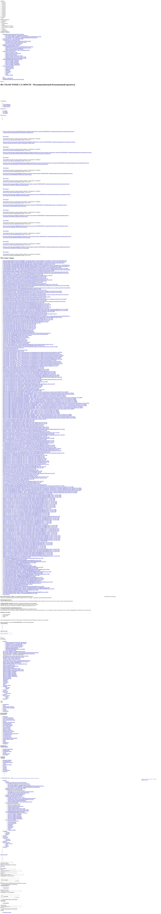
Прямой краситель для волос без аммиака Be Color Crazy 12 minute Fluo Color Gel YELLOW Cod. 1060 (25, 458)
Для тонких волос (7, 735)
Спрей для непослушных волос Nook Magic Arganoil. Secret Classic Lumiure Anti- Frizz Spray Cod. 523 (24, 419)
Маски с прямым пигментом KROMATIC (14, 49)
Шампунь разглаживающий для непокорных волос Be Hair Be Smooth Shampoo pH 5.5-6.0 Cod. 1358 (24, 283)
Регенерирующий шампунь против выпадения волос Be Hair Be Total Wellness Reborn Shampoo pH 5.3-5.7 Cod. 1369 (28, 319)
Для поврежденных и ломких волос (10, 733)
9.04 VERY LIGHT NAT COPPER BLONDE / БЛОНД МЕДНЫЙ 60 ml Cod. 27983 (20, 589)
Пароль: (3, 873)
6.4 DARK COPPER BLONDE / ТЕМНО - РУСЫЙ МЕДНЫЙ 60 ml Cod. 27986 (20, 593)
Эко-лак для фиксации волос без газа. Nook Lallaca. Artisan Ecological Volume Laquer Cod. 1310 (23, 481)
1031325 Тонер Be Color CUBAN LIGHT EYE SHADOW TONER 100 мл (18, 143)
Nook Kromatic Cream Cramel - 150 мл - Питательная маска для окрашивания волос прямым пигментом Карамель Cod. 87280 (29, 360)
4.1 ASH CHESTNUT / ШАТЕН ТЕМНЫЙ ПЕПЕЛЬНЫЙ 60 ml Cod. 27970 (19, 576)
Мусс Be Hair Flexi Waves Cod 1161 (10, 348)
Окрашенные (6, 704)
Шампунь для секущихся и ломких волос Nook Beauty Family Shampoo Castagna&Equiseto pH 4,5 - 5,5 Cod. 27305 (27, 520)
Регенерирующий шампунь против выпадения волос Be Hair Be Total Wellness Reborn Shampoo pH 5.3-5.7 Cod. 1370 (28, 318)
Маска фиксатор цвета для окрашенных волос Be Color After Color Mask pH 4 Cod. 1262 (22, 322)
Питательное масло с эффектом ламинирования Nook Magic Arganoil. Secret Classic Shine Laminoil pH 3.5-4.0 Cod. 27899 (28, 311)
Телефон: (3, 872)
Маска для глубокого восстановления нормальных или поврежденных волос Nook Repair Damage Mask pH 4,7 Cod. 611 (28, 440)
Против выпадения (7, 723)
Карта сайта (5, 754)
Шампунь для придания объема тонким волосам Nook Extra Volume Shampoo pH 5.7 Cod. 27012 (23, 367)
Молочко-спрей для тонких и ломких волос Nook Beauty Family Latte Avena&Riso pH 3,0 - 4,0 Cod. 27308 (25, 524)
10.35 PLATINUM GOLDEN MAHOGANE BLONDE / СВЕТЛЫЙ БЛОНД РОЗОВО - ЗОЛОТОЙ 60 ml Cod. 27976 (28, 581)
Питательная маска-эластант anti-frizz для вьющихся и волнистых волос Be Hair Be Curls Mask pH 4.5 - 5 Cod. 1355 (27, 275)
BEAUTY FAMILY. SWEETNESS (13, 64)
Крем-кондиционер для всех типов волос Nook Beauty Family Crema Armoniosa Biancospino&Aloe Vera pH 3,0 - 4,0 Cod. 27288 (30, 501)
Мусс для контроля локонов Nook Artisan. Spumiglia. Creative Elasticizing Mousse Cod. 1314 (22, 482)
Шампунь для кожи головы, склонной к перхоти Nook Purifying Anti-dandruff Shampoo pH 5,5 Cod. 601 (25, 430)
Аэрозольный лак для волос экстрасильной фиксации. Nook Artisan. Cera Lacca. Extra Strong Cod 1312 (25, 484)
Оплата (4, 752)
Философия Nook (7, 761)
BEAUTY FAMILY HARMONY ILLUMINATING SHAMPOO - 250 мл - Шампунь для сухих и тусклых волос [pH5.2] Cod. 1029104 (31, 412)
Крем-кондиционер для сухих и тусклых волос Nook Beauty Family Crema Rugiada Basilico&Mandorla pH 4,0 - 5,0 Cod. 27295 (29, 509)
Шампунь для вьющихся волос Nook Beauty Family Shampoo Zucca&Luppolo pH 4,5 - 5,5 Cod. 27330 (24, 548)
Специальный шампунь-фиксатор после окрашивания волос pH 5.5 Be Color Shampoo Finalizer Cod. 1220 (25, 321)
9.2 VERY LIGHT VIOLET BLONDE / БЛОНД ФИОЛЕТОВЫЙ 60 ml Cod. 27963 (20, 568)
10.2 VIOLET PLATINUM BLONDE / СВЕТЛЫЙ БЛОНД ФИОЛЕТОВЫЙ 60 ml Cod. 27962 (23, 567)
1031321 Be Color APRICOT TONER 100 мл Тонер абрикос (15, 185)
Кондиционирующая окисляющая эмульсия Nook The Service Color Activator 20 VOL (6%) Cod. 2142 (24, 295)
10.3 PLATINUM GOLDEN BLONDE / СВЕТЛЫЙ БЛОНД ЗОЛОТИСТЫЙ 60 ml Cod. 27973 (23, 579)
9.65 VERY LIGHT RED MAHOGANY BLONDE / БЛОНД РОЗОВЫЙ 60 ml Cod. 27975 (22, 580)
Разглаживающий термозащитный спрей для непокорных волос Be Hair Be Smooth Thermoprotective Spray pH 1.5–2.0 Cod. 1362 (30, 284)
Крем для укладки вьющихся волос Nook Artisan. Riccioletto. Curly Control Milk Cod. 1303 (22, 472)
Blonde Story (8, 69)
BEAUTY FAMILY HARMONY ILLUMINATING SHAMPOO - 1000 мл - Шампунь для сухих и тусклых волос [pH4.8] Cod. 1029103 (31, 413)
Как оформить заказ (7, 751)
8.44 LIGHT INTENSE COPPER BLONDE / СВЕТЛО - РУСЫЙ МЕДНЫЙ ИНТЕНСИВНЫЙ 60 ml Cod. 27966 (27, 571)
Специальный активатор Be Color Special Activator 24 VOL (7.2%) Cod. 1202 (19, 326)
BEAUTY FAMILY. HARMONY (12, 63)
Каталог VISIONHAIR (8, 78)
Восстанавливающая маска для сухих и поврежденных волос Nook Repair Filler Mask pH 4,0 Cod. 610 (24, 314)
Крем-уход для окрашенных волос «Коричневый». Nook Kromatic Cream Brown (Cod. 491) (22, 380)
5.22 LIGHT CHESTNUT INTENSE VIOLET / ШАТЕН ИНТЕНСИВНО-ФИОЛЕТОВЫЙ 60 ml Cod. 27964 (26, 569)
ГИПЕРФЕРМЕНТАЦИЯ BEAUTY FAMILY (13, 59)
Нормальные (5, 711)
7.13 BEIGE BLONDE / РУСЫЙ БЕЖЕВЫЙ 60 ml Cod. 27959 (16, 563)
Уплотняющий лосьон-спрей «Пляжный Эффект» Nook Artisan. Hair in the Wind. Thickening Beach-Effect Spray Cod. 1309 (29, 473)
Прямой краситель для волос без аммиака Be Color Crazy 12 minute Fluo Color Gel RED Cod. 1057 (24, 456)
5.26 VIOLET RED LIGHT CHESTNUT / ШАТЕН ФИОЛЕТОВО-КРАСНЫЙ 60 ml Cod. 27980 (23, 586)
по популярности (6, 104)
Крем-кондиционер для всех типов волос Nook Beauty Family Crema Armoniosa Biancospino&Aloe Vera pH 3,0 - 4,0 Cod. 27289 (30, 502)
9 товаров (5, 110)
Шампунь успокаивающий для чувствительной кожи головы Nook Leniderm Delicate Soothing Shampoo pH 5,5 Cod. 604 (28, 433)
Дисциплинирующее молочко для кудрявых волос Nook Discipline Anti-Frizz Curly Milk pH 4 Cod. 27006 (25, 381)
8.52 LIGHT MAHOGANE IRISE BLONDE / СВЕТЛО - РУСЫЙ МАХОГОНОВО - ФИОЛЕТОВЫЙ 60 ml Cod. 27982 (28, 588)
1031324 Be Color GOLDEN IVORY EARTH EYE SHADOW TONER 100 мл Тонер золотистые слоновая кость (27, 153)
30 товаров (5, 113)
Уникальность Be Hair (7, 762)
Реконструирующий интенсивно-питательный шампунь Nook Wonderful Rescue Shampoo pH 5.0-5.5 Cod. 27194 (27, 307)
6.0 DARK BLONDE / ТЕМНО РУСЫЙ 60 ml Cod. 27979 (15, 585)
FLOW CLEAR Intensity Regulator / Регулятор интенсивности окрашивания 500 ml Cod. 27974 (23, 558)
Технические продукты (8, 717)
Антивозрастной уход (7, 724)
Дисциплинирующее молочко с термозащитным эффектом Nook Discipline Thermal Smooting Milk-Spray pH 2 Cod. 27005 (29, 383)
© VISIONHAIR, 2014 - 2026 (7, 778)
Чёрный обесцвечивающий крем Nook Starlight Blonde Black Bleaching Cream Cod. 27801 (22, 288)
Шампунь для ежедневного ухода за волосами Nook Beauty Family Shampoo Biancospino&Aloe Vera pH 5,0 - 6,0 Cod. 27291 (29, 505)
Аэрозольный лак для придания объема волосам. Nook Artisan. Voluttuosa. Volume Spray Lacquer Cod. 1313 (25, 476)
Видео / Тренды (6, 695)
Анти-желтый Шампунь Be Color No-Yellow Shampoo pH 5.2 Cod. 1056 (18, 329)
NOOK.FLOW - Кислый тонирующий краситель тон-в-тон (18, 47)
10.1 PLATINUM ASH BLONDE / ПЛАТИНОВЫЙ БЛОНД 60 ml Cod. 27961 (19, 566)
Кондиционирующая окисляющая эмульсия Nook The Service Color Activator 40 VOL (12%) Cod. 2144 (24, 300)
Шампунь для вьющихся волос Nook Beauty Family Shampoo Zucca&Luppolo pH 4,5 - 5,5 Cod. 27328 (24, 545)
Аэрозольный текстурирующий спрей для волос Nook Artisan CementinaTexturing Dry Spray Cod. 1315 (25, 477)
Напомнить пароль (7, 912)
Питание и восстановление (9, 722)
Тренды (7, 697)
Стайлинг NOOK (9, 75)
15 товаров (5, 112)
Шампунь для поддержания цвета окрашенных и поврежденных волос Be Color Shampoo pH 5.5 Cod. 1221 (26, 464)
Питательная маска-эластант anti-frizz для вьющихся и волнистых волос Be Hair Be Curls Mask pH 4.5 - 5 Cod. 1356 (27, 279)
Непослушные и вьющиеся (9, 707)
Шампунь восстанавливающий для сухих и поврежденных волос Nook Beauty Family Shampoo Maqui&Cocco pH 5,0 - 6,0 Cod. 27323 (31, 540)
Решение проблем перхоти (11, 54)
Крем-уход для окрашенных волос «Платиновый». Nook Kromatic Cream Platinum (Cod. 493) (22, 385)
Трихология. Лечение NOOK (9, 51)
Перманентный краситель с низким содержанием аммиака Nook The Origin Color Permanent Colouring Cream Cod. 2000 (28, 270)
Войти (2, 910)
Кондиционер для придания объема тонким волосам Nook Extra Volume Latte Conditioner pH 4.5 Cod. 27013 (26, 370)
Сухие (4, 708)
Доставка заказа (6, 753)
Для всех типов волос (7, 732)
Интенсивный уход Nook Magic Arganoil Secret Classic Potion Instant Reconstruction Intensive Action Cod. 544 (26, 426)
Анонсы (5, 768)
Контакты (5, 698)
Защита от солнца (7, 729)
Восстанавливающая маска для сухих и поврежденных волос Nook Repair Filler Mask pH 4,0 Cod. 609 (24, 439)
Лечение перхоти (6, 727)
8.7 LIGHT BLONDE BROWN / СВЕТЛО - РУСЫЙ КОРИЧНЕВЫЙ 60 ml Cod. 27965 (21, 570)
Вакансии (5, 769)
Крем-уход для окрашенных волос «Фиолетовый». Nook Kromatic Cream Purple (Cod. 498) (22, 390)
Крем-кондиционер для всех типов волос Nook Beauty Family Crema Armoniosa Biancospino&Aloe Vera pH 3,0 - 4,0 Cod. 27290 (30, 503)
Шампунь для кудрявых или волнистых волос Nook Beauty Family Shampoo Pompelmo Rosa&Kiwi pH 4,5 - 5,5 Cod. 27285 (29, 498)
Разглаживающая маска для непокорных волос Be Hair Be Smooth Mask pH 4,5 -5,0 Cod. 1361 (23, 282)
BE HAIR (8, 687)
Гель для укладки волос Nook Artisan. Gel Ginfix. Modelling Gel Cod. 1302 (18, 479)
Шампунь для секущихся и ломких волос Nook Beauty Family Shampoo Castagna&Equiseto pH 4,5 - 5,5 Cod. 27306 (27, 522)
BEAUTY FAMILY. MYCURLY (12, 62)
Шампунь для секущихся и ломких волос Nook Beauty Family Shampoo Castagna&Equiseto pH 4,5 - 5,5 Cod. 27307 (27, 523)
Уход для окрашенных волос (9, 719)
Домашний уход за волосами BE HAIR (11, 39)
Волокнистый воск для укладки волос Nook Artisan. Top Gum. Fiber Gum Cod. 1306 (21, 474)
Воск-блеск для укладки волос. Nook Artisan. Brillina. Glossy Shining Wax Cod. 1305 (20, 469)
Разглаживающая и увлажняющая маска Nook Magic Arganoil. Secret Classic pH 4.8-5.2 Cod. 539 (23, 454)
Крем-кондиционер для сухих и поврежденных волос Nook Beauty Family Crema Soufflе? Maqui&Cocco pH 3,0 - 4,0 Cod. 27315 (30, 532)
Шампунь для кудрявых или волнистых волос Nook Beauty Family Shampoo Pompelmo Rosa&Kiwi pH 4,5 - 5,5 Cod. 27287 (29, 500)
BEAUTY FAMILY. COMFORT (12, 60)
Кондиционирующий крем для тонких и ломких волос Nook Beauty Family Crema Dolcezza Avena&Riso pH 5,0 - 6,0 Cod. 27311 (30, 527)
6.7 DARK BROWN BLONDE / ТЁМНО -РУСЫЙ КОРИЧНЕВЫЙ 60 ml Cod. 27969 (21, 575)
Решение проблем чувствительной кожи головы (16, 58)
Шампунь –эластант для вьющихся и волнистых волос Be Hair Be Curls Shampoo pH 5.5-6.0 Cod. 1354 (25, 281)
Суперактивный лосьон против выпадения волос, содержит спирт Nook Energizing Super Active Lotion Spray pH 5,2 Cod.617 (29, 447)
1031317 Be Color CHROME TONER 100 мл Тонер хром (15, 227)
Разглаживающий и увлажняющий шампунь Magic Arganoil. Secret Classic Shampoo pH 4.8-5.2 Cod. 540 (25, 455)
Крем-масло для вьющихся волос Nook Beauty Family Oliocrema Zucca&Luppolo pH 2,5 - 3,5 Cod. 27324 (25, 541)
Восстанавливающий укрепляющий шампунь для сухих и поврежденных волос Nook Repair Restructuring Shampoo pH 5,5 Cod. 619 (31, 449)
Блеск (4, 740)
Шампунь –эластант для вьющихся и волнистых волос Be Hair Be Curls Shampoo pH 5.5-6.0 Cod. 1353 (25, 276)
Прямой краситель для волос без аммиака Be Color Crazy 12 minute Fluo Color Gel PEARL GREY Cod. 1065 (26, 460)
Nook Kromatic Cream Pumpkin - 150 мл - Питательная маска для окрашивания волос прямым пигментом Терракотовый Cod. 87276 (31, 364)
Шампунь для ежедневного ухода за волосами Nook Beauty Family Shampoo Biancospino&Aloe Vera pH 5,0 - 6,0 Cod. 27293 (29, 507)
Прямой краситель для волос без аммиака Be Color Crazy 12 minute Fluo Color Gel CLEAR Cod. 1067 (24, 463)
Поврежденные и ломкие (8, 706)
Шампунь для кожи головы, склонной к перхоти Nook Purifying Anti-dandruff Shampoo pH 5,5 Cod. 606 (25, 436)
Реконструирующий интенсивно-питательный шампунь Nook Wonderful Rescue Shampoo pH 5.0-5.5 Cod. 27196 (27, 304)
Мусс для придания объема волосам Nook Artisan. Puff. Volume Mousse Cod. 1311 (20, 475)
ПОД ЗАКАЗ (6, 136)
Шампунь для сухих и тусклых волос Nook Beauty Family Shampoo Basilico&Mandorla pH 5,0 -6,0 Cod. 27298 (26, 512)
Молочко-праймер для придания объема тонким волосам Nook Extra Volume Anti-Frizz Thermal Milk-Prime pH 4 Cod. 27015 (29, 371)
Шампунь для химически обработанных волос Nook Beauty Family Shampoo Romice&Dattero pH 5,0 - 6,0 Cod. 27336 (28, 554)
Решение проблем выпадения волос (13, 53)
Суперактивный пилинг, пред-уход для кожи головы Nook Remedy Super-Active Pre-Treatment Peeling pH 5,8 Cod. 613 (28, 442)
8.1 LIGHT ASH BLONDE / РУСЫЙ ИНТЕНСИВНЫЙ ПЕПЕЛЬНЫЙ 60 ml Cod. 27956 (22, 560)
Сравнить (3, 865)
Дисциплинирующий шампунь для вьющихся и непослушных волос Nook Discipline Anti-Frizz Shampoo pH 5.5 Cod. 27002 (29, 372)
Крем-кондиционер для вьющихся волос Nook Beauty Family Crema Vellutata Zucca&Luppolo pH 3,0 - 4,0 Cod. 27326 (28, 543)
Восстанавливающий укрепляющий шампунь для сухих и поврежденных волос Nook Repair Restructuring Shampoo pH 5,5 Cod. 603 (31, 432)
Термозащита (6, 742)
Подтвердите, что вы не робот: (7, 875)
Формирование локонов (8, 739)
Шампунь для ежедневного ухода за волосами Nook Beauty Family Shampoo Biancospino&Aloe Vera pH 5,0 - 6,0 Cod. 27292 (29, 506)
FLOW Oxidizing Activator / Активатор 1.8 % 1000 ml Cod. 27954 (17, 557)
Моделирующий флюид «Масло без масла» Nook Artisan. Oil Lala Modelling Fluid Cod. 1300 (22, 471)
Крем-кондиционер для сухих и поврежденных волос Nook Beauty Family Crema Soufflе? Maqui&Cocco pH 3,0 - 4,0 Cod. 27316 (30, 533)
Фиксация (5, 743)
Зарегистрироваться (5, 885)
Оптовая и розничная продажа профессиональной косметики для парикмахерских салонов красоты (26, 778)
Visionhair (5, 686)
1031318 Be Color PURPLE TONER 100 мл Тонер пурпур (15, 216)
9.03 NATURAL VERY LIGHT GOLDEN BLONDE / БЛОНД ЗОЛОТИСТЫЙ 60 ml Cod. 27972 (23, 578)
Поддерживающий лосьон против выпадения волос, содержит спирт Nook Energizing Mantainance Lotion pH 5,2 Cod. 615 (29, 445)
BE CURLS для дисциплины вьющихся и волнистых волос (18, 41)
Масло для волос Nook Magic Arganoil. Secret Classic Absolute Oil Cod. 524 (18, 420)
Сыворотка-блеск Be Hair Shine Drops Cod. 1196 (13, 347)
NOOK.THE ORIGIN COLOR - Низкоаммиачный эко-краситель (19, 46)
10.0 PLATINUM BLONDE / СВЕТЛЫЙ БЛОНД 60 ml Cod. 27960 (17, 565)
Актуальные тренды (7, 764)
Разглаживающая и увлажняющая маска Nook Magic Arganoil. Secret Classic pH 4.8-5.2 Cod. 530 (23, 424)
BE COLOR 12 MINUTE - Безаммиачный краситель (17, 35)
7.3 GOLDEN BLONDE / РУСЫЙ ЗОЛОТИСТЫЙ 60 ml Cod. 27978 (17, 584)
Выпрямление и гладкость (8, 731)
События (5, 694)
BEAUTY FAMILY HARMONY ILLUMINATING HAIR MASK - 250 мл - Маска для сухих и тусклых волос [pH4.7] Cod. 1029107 (31, 410)
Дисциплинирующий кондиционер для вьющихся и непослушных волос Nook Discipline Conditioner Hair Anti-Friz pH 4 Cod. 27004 (31, 374)
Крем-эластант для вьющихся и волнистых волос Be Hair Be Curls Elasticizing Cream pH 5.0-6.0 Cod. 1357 (25, 278)
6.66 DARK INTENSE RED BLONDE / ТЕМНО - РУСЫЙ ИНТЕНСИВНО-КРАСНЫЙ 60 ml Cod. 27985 (25, 592)
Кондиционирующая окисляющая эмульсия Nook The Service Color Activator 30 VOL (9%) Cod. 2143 (24, 298)
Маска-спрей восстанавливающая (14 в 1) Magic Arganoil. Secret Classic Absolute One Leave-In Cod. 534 (25, 312)
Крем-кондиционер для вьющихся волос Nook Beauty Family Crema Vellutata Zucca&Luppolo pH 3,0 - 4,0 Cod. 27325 (28, 542)
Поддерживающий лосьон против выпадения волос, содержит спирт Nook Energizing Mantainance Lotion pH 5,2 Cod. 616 (29, 446)
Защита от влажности (7, 730)
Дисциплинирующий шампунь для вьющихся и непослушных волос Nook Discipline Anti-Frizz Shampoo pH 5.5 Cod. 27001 (29, 373)
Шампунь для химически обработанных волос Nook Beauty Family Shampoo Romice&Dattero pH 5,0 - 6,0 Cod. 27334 (28, 552)
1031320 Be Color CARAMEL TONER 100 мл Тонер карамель (16, 195)
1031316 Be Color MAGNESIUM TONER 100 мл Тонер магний (16, 237)
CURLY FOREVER (10, 68)
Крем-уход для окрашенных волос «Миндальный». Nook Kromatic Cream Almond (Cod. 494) (22, 386)
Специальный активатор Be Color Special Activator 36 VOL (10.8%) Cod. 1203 (19, 327)
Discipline (8, 72)
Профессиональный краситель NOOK (11, 45)
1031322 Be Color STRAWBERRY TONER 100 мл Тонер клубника (17, 174)
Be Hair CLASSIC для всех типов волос (14, 43)
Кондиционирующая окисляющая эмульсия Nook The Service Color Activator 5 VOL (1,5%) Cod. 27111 (25, 290)
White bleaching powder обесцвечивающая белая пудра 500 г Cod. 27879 (18, 286)
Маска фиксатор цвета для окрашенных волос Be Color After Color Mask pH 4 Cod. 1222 (22, 465)
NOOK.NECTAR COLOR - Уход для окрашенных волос (18, 50)
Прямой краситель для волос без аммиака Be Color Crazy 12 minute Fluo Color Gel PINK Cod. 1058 (24, 457)
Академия (5, 692)
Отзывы (4, 689)
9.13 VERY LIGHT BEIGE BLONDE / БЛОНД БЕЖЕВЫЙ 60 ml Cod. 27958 (19, 562)
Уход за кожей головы (7, 725)
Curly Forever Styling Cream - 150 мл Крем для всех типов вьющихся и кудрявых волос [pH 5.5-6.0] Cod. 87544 (26, 296)
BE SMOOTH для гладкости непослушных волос (16, 42)
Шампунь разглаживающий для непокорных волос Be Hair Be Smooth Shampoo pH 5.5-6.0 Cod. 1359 (24, 277)
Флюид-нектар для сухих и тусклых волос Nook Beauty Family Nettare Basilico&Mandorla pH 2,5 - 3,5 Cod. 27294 (27, 508)
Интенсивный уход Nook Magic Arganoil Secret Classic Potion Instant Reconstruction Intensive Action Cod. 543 (26, 428)
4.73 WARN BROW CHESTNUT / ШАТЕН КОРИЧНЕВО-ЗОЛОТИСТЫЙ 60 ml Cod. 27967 (23, 572)
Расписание (8, 693)
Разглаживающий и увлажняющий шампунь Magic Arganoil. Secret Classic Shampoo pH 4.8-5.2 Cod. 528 (25, 423)
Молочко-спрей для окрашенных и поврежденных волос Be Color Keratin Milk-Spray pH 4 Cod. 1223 (24, 466)
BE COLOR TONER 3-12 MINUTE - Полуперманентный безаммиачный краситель (23, 36)
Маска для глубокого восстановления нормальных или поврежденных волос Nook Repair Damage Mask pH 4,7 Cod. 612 (28, 441)
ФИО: (2, 869)
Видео (7, 696)
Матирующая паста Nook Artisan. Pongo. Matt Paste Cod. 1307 (16, 480)
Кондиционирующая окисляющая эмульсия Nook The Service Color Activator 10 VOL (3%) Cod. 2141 (24, 293)
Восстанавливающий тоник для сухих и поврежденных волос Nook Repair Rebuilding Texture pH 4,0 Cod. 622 (26, 451)
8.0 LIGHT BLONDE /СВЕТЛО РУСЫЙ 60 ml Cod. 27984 (15, 591)
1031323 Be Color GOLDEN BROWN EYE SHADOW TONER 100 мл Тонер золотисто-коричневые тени (25, 164)
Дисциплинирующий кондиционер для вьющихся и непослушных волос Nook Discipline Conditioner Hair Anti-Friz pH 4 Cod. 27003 (31, 376)
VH (4, 77)
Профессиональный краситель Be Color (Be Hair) (13, 34)
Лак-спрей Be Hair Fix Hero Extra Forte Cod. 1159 (13, 351)
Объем (4, 741)
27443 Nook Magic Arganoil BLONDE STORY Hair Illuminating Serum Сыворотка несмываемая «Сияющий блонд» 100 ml (29, 264)
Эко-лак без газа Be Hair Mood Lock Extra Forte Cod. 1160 (15, 350)
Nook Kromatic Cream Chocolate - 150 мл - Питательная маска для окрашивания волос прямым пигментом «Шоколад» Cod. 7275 (30, 365)
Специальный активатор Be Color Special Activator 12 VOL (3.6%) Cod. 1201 (19, 325)
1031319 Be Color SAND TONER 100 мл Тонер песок (14, 206)
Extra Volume (8, 71)
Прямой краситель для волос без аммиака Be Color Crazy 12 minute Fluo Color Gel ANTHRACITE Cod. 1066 (26, 462)
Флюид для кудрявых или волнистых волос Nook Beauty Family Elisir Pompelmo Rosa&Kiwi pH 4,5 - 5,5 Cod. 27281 (27, 493)
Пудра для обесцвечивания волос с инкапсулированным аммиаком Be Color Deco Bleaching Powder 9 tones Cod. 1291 (28, 344)
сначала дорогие (6, 106)
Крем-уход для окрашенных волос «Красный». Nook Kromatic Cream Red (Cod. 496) (21, 388)
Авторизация (6, 887)
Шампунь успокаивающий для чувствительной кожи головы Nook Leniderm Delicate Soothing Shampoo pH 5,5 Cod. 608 (28, 438)
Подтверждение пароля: (6, 874)
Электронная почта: (5, 870)
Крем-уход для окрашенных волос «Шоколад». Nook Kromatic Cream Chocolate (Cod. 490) (22, 378)
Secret (7, 73)
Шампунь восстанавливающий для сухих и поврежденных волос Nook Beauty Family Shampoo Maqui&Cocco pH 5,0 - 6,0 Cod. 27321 (31, 555)
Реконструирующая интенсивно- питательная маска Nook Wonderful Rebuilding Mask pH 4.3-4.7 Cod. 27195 (26, 308)
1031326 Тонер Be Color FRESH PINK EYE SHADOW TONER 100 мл (18, 132)
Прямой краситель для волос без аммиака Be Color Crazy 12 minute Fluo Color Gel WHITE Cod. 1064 (24, 459)
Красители (5, 716)
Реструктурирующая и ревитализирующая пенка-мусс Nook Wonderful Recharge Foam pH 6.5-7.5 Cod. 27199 (26, 303)
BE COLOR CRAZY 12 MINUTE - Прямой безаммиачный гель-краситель (21, 37)
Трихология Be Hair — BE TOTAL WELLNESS (13, 38)
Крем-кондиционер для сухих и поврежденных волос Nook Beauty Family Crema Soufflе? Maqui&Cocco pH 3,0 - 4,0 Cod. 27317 (30, 534)
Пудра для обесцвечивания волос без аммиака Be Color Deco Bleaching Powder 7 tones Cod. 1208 (23, 345)
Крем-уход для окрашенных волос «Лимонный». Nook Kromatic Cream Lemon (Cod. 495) (22, 387)
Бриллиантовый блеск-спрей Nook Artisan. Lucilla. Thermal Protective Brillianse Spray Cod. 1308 (23, 467)
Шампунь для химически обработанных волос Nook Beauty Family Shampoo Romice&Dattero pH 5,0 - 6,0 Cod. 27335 (28, 553)
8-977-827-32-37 (6, 139)
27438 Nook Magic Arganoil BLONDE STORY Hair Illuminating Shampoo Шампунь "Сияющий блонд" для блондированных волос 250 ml (32, 267)
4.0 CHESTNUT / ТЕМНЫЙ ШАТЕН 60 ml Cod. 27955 (15, 559)
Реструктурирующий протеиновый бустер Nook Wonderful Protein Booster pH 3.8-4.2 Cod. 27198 (23, 302)
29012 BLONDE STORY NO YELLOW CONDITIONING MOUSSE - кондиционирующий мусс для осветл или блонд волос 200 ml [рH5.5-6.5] (33, 262)
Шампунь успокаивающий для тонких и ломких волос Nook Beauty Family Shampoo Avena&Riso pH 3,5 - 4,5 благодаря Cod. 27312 (31, 528)
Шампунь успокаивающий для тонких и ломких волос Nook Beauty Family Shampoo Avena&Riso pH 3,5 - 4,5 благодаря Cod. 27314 (31, 531)
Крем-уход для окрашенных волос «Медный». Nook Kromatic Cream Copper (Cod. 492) (21, 382)
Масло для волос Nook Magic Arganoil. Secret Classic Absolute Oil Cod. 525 (18, 421)
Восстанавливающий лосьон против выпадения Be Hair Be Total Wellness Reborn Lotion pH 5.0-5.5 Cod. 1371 (26, 320)
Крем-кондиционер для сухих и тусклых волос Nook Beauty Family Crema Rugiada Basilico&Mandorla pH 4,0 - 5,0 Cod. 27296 (29, 510)
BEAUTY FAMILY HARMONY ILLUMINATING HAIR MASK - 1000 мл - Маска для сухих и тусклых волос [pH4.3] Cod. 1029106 (31, 411)
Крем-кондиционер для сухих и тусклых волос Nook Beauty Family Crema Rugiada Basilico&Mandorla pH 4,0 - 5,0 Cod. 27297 (29, 511)
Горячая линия (6, 750)
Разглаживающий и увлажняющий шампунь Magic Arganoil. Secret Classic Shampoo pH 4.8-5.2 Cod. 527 (25, 422)
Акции (4, 763)
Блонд (4, 705)
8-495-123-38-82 (13, 139)
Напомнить (3, 900)
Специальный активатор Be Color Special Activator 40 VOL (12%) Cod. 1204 (19, 328)
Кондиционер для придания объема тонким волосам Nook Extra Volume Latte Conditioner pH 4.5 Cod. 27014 (26, 369)
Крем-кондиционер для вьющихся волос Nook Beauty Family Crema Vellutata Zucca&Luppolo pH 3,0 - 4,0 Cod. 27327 (28, 544)
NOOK (7, 688)
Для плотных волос (7, 736)
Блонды (4, 721)
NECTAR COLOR (9, 67)
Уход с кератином (7, 726)
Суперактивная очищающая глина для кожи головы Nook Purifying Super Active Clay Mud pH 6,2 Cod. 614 (25, 443)
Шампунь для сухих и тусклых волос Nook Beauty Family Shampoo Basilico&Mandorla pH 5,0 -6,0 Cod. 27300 (26, 515)
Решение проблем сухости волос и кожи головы (16, 56)
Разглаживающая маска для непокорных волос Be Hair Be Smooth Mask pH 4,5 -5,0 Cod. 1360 (23, 274)
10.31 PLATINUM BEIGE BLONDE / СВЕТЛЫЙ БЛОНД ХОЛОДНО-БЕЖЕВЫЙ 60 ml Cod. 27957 (24, 561)
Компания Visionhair (7, 760)
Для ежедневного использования (10, 738)
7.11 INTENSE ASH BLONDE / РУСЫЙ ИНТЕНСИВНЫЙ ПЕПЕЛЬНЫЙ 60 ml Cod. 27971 (23, 577)
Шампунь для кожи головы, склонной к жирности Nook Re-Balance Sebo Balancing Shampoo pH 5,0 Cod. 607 (26, 437)
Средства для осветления (8, 718)
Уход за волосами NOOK (8, 66)
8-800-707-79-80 (20, 139)
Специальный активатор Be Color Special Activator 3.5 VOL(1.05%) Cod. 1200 (19, 324)
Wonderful (8, 70)
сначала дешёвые (6, 105)
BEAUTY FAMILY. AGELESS (12, 61)
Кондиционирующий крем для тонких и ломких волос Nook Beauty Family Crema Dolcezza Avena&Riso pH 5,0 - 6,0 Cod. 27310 (30, 526)
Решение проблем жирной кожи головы (14, 55)
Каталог (4, 641)
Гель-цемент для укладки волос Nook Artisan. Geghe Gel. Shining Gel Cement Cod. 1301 (21, 483)
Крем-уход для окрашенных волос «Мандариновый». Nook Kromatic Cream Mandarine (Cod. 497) (23, 389)
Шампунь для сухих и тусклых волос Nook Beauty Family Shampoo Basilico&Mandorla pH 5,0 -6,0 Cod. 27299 (26, 514)
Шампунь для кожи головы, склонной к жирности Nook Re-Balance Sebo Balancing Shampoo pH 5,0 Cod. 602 (26, 431)
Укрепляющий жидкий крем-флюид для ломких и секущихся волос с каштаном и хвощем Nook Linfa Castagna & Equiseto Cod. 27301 (31, 516)
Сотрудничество (6, 770)
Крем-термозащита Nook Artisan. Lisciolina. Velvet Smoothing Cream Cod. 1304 (19, 468)
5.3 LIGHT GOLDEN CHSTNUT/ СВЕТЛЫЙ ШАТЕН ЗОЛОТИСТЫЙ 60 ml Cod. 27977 (22, 583)
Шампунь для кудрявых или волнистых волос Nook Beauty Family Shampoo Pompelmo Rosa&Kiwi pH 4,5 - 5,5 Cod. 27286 (29, 499)
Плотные (5, 710)
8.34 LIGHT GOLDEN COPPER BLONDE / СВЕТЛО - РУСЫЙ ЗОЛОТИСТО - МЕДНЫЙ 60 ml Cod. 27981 (26, 587)
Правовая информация (8, 749)
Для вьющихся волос (7, 734)
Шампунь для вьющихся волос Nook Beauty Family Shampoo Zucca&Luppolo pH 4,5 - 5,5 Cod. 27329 (24, 546)
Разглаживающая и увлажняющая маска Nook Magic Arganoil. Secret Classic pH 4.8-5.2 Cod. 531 (23, 425)
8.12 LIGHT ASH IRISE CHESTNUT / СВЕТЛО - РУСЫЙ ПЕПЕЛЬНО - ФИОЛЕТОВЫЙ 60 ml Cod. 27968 (26, 574)
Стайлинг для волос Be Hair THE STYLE (12, 44)
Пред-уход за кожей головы (11, 52)
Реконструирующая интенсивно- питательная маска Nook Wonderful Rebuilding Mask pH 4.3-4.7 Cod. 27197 (26, 305)
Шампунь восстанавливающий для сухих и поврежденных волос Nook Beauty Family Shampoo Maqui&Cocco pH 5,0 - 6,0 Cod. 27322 (31, 538)
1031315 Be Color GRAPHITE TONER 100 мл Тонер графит (16, 248)
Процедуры (5, 691)
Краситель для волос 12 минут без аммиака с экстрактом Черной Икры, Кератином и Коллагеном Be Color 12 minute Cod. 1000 (30, 346)
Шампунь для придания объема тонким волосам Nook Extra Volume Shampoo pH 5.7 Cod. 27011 (23, 368)
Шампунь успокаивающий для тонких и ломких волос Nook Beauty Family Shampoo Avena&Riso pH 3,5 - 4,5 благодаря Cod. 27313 (31, 529)
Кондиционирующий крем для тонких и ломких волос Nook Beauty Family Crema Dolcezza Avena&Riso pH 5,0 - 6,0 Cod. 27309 (30, 525)
